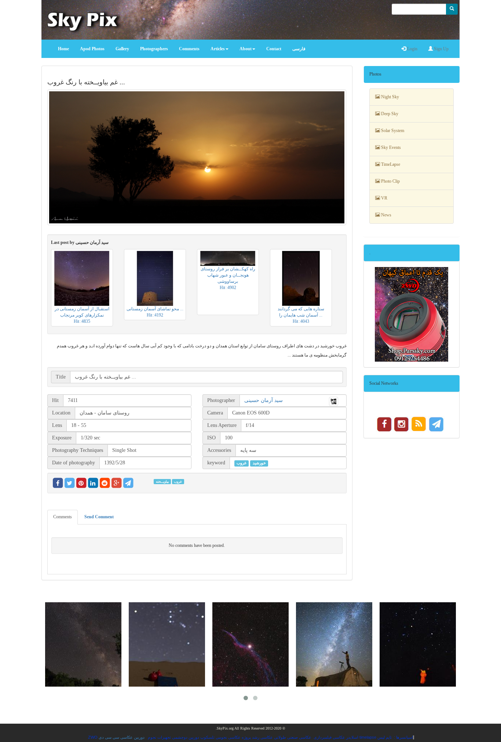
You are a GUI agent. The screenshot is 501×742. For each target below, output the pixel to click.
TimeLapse (390, 164)
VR (383, 198)
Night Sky (389, 96)
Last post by (80, 242)
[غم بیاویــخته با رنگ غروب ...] (197, 157)
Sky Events (390, 147)
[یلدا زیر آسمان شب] (167, 644)
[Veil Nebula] (250, 644)
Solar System (392, 130)
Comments (62, 516)
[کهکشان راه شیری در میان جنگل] (83, 644)
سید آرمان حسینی (263, 400)
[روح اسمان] (334, 644)
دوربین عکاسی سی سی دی (122, 737)
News (385, 215)
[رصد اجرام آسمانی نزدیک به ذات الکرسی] (418, 644)
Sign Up (441, 48)
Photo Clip (390, 181)
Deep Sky (389, 113)
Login (411, 48)
